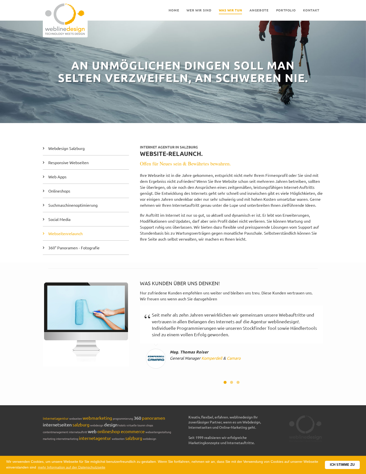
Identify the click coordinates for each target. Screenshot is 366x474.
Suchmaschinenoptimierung (73, 205)
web (92, 431)
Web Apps (57, 176)
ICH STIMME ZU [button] (342, 465)
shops (149, 425)
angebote (258, 10)
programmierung (123, 418)
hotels (122, 425)
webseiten (75, 418)
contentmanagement (55, 432)
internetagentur (55, 418)
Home (174, 10)
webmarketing (97, 417)
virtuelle (131, 425)
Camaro (234, 357)
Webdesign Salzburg (66, 148)
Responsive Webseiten (68, 162)
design (111, 424)
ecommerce (133, 431)
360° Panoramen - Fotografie (74, 247)
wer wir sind (198, 10)
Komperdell (211, 357)
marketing (49, 439)
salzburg (80, 424)
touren (141, 425)
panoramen (153, 417)
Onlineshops (59, 190)
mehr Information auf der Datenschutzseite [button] (71, 467)
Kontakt (311, 10)
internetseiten (57, 424)
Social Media (59, 219)
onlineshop (108, 431)
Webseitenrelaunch (65, 233)
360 (137, 417)
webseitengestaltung (158, 432)
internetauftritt (78, 432)
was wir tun (230, 10)
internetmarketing (67, 439)
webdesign (96, 425)
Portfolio (286, 10)
